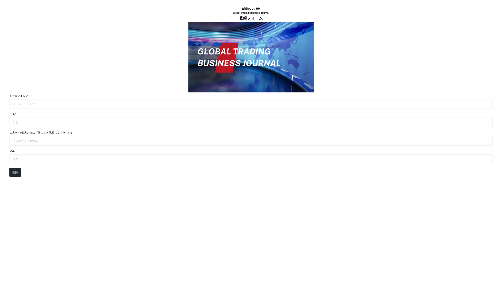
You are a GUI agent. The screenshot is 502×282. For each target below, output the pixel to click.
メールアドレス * (19, 95)
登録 (15, 172)
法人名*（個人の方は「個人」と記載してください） (41, 132)
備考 (12, 151)
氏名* (12, 114)
